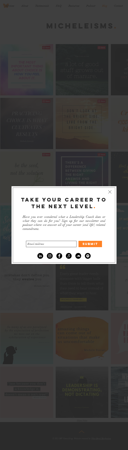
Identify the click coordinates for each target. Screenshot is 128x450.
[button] (110, 192)
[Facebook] (59, 256)
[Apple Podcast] (69, 256)
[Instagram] (50, 256)
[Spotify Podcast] (88, 256)
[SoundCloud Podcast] (78, 256)
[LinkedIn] (40, 256)
